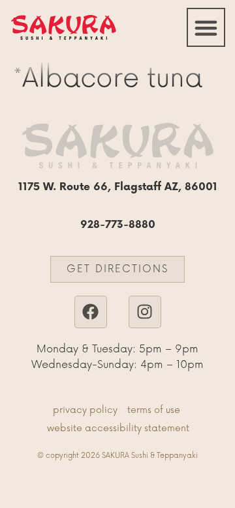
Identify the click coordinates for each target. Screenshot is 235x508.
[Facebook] (90, 312)
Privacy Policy (85, 410)
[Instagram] (145, 312)
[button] (206, 27)
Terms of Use (153, 410)
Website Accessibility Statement (118, 428)
